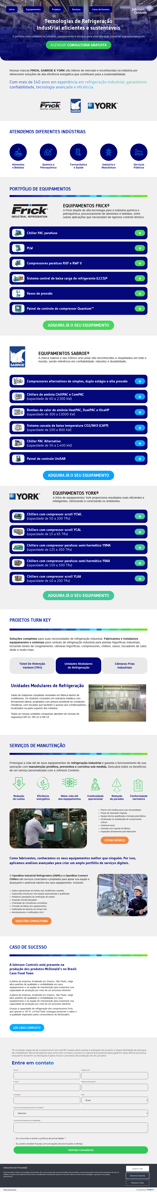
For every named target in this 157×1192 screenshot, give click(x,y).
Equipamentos (33, 9)
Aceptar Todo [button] (137, 1168)
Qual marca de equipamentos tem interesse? (29, 1107)
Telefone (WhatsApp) (88, 1082)
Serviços (76, 9)
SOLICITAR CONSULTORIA (32, 921)
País (82, 1094)
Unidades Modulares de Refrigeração (78, 665)
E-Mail (16, 1082)
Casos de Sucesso (100, 9)
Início (12, 9)
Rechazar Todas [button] (137, 1183)
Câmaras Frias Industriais (125, 665)
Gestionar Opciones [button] (137, 1175)
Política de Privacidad (9, 1190)
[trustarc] (151, 1189)
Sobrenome (85, 1070)
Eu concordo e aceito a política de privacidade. (41, 1138)
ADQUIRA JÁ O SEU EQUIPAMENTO (78, 325)
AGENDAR (78, 45)
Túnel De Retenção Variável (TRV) (32, 665)
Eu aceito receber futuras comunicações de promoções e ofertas (49, 1144)
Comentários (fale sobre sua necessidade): (27, 1120)
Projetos (56, 9)
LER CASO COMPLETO (26, 1028)
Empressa (17, 1094)
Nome (16, 1070)
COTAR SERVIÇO (114, 840)
